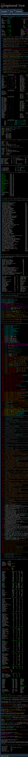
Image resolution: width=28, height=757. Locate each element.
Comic (11, 11)
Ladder (13, 10)
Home (2, 10)
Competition (4, 11)
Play (8, 10)
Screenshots (19, 11)
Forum (19, 10)
